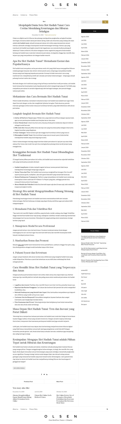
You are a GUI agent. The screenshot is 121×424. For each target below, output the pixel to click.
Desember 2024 (85, 107)
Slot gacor (84, 304)
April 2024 (84, 136)
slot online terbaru (19, 368)
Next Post (60, 381)
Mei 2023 (84, 177)
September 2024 (86, 118)
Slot (44, 21)
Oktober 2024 (85, 114)
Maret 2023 (84, 184)
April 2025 (84, 92)
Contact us (24, 15)
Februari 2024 (85, 143)
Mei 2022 (84, 210)
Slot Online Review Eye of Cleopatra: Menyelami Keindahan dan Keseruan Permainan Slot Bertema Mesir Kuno (65, 399)
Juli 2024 (83, 125)
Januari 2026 (84, 59)
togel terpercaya (85, 273)
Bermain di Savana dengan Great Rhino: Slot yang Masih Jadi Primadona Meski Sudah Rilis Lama (93, 255)
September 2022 (86, 206)
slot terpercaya (85, 301)
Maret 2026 (84, 51)
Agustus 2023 (85, 166)
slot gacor (84, 287)
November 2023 (85, 155)
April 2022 (84, 214)
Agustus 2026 (85, 36)
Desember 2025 (85, 62)
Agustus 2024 (85, 121)
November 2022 (85, 199)
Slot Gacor (84, 277)
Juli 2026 (83, 40)
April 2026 (84, 47)
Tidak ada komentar (50, 35)
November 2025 (85, 66)
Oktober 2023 (85, 158)
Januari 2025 (84, 103)
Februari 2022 (85, 221)
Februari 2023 (85, 188)
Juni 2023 (84, 173)
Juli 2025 (83, 81)
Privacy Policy (33, 15)
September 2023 (86, 162)
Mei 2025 (84, 88)
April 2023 (84, 180)
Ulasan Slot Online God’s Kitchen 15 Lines (43, 396)
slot (82, 280)
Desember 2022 (85, 195)
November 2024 (85, 110)
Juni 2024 (84, 129)
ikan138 (83, 284)
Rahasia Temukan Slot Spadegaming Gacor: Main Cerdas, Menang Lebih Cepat (94, 260)
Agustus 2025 (85, 77)
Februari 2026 (85, 55)
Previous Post (28, 381)
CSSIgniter (69, 420)
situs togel (84, 291)
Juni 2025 (84, 84)
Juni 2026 (84, 44)
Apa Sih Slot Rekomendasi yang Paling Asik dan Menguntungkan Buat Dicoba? (94, 248)
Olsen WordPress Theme (56, 420)
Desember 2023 (85, 151)
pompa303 (84, 270)
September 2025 (86, 73)
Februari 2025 (85, 99)
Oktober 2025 (85, 70)
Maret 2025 (84, 95)
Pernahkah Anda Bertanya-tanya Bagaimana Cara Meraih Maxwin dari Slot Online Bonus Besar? (93, 238)
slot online (84, 297)
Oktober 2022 (85, 203)
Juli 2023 (83, 169)
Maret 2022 (84, 217)
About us (15, 15)
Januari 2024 (84, 147)
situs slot (21, 245)
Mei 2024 (84, 132)
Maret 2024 (84, 140)
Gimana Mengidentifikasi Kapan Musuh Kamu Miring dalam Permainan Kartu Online (22, 398)
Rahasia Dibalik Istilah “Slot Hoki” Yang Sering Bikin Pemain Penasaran (93, 243)
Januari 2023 (84, 191)
